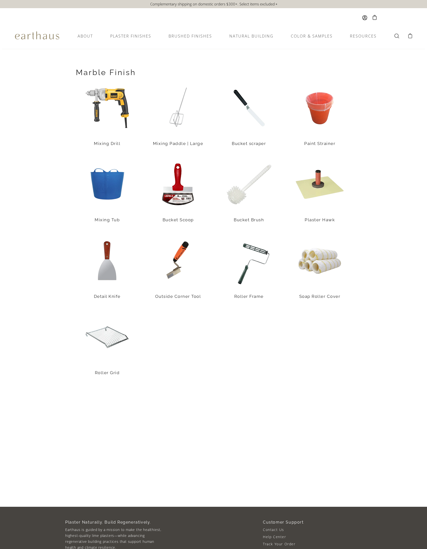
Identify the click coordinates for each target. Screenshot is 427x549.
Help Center (274, 536)
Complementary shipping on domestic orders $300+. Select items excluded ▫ (213, 3)
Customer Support (283, 522)
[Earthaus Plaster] (37, 36)
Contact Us (273, 529)
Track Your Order (279, 544)
